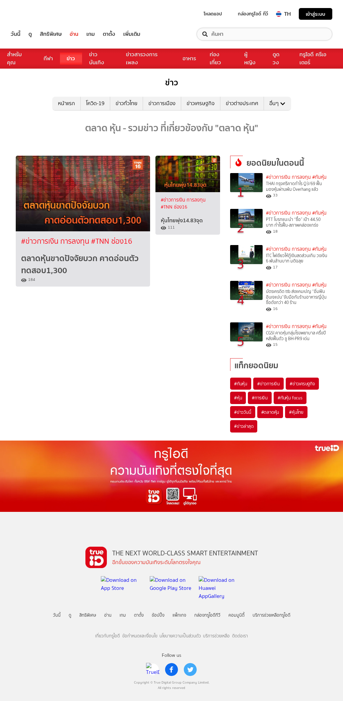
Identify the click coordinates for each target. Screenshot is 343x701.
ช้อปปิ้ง (158, 615)
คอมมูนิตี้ (236, 615)
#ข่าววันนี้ (242, 412)
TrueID (31, 14)
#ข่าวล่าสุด (243, 426)
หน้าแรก (66, 103)
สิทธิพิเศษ (51, 34)
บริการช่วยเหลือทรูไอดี (271, 615)
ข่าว (71, 58)
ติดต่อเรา (240, 636)
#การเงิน (260, 397)
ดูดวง (276, 58)
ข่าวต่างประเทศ (242, 103)
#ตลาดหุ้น (270, 412)
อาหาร (189, 58)
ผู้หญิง (250, 58)
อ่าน (74, 34)
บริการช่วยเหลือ (216, 636)
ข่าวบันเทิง (96, 58)
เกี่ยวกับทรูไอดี (107, 636)
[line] (152, 669)
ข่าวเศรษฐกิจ (201, 103)
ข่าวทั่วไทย (126, 103)
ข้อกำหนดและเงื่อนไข (139, 636)
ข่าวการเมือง (162, 103)
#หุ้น (238, 397)
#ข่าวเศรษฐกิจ (302, 383)
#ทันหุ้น (240, 383)
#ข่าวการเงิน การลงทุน (56, 241)
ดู (30, 34)
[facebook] (171, 669)
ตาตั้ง (109, 34)
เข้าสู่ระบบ (315, 14)
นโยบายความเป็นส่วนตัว (180, 636)
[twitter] (190, 669)
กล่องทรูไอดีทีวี (207, 615)
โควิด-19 (95, 103)
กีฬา (48, 58)
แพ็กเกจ (179, 615)
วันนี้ (15, 34)
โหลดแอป (213, 13)
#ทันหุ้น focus (290, 397)
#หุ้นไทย (296, 412)
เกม (90, 34)
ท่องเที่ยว (215, 58)
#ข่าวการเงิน (268, 383)
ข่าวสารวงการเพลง (141, 58)
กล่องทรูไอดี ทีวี (253, 13)
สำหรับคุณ (14, 58)
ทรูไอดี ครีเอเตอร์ (312, 58)
